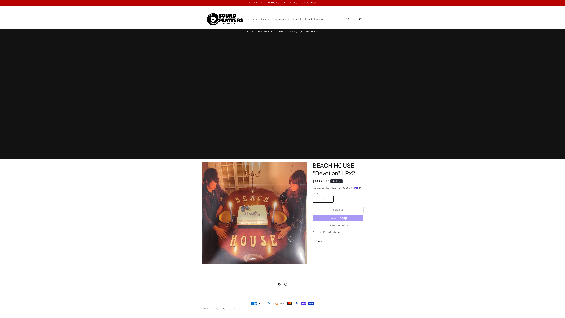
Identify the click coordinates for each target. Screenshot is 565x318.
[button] (348, 19)
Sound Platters (215, 309)
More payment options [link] (338, 225)
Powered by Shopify (231, 309)
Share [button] (319, 241)
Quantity (317, 193)
